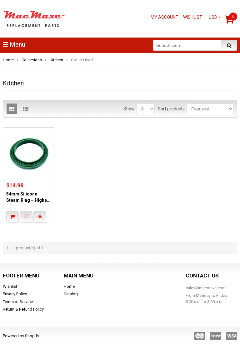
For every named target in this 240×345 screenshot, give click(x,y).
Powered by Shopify (21, 335)
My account (164, 17)
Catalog (71, 294)
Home (8, 60)
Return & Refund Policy (23, 309)
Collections (32, 60)
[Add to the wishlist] (26, 217)
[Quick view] (39, 217)
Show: (129, 108)
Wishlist (192, 17)
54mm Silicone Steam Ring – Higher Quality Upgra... (27, 200)
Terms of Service (18, 301)
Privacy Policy (15, 294)
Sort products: (172, 108)
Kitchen (56, 60)
